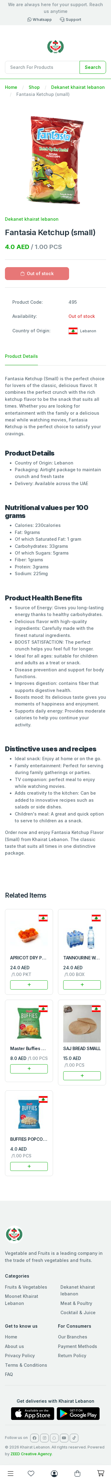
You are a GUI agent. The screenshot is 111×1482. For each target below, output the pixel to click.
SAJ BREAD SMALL (82, 1048)
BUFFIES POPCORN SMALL (37, 1139)
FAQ (9, 1374)
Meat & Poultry (76, 1303)
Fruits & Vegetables (26, 1287)
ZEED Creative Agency (31, 1454)
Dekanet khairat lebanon (78, 87)
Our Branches (72, 1336)
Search (93, 67)
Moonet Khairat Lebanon (21, 1300)
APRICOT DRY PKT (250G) (36, 957)
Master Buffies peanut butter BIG (43, 1048)
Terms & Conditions (26, 1365)
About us (14, 1346)
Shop (34, 87)
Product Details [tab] (21, 356)
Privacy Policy (20, 1355)
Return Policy (72, 1355)
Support (73, 19)
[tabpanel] (55, 616)
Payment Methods (77, 1346)
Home (11, 87)
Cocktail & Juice (78, 1312)
